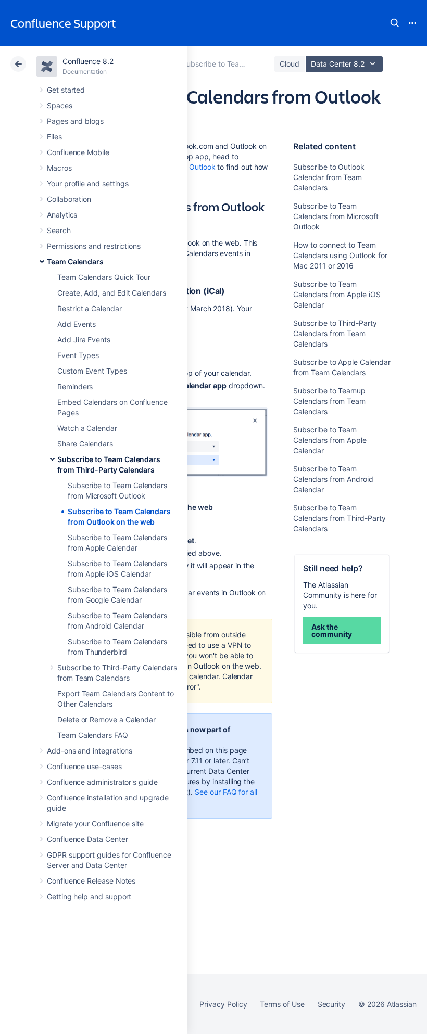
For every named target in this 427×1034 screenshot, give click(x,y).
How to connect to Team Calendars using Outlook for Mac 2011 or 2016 (340, 255)
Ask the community (331, 630)
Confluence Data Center (87, 839)
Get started (66, 89)
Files (54, 136)
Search (394, 23)
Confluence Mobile (78, 152)
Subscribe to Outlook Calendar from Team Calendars (329, 177)
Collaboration (69, 199)
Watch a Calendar (87, 428)
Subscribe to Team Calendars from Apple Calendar (330, 440)
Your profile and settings (88, 183)
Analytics (62, 214)
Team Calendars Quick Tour (103, 277)
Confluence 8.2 (88, 61)
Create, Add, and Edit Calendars (111, 292)
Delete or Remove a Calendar (106, 719)
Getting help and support (89, 896)
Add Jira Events (83, 339)
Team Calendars (75, 261)
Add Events (76, 324)
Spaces (59, 105)
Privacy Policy (223, 1004)
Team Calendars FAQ (92, 735)
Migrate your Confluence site (95, 823)
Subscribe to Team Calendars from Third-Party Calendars (339, 518)
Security (331, 1004)
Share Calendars (85, 443)
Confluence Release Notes (91, 880)
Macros (59, 167)
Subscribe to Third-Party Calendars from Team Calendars (334, 333)
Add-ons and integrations (89, 750)
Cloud (289, 63)
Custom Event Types (92, 370)
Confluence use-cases (84, 766)
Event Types (78, 355)
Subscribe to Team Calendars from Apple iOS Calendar (336, 294)
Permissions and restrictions (94, 245)
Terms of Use (282, 1004)
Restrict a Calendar (89, 308)
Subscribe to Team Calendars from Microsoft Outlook (335, 216)
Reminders (75, 386)
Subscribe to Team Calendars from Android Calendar (333, 479)
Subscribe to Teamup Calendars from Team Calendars (329, 401)
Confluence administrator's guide (102, 781)
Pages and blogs (75, 121)
